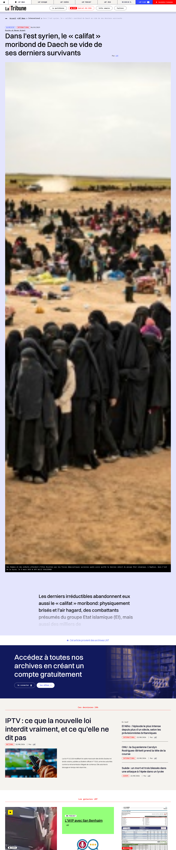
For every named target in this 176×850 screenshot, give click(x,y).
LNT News (21, 2)
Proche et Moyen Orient (15, 30)
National (10, 744)
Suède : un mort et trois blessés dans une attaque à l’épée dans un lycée (144, 769)
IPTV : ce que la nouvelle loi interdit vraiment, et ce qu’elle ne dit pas (57, 729)
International (34, 18)
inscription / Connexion (165, 2)
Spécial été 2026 (82, 8)
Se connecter (23, 685)
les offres (44, 685)
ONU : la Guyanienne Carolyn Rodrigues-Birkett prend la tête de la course (144, 750)
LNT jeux (107, 2)
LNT (117, 56)
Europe (126, 776)
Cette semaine (104, 8)
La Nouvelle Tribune (15, 8)
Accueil (13, 18)
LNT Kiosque (42, 2)
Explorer (120, 8)
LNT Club (142, 2)
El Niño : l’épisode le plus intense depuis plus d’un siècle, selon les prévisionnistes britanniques (141, 729)
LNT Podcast (86, 2)
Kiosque (128, 848)
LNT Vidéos (64, 2)
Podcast (72, 816)
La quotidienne (58, 8)
